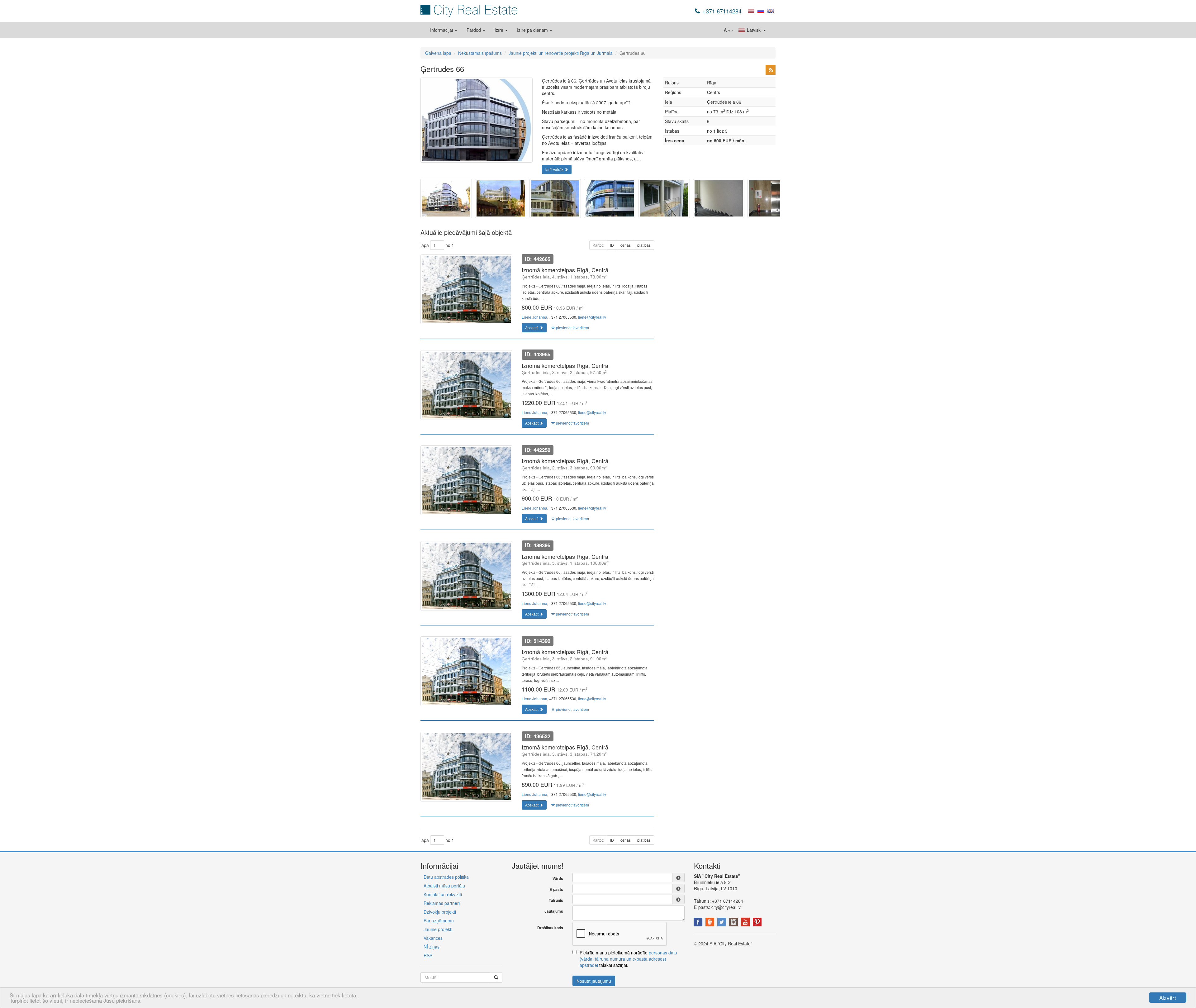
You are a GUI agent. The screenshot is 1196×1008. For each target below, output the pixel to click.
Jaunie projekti (438, 929)
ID (612, 245)
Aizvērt (1167, 997)
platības (644, 245)
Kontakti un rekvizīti (443, 894)
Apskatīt (532, 327)
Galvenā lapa (438, 53)
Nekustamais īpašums (480, 53)
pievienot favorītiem (572, 327)
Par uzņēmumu (439, 920)
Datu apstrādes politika (446, 877)
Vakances (433, 938)
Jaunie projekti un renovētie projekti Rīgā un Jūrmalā (561, 53)
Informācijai (442, 30)
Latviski (754, 30)
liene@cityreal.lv (592, 317)
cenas (625, 245)
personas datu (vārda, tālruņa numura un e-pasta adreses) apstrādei (628, 958)
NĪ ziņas (431, 947)
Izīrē (500, 30)
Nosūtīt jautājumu (594, 981)
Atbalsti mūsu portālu (444, 885)
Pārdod (474, 30)
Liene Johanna (534, 317)
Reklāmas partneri (442, 903)
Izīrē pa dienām (533, 30)
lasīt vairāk (554, 169)
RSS (428, 955)
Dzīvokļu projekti (440, 912)
